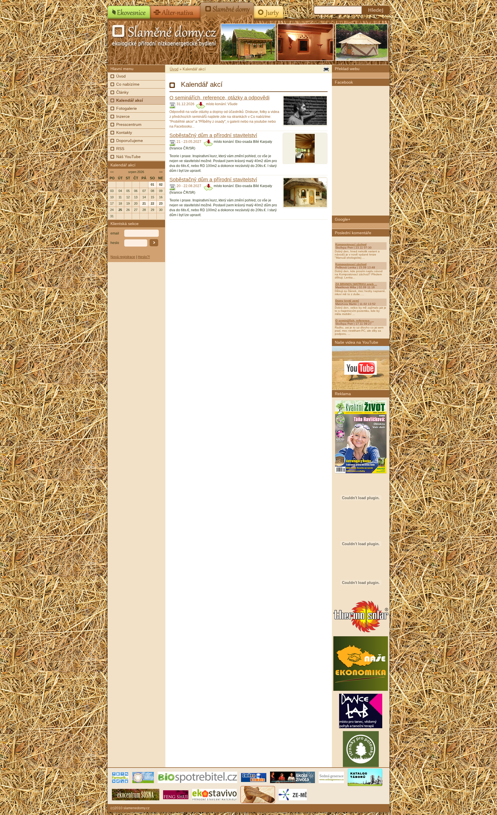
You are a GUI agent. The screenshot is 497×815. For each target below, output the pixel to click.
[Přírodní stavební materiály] (214, 794)
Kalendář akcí (129, 100)
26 (128, 210)
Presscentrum (129, 124)
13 (135, 197)
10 (112, 197)
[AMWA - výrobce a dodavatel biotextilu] (143, 777)
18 (120, 203)
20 (135, 203)
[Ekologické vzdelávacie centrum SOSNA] (135, 794)
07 (144, 191)
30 (161, 210)
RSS (120, 148)
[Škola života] (292, 777)
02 (161, 184)
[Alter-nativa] (175, 10)
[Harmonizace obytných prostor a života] (176, 794)
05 (128, 191)
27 (135, 210)
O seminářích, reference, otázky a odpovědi (219, 98)
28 (144, 210)
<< (112, 172)
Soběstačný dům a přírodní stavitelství (213, 135)
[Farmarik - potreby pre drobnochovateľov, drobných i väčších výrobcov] (120, 777)
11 (120, 197)
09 (161, 191)
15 (152, 197)
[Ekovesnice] (129, 10)
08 (152, 191)
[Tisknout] (325, 69)
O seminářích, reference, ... (354, 320)
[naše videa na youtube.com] (360, 368)
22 (152, 203)
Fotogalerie (126, 108)
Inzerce (123, 116)
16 (161, 197)
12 (128, 197)
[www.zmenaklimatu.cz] (254, 777)
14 (144, 197)
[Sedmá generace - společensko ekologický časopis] (331, 777)
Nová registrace (122, 257)
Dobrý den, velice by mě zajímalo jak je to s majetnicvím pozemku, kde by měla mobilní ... (360, 311)
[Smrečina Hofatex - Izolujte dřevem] (360, 596)
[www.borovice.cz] (365, 777)
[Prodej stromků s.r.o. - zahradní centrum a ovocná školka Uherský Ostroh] (361, 766)
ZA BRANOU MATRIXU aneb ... (356, 284)
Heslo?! (144, 257)
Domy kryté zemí (347, 300)
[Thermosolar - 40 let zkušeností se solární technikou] (360, 632)
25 (120, 210)
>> (161, 172)
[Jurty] (268, 10)
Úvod (121, 76)
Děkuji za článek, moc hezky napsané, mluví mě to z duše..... (360, 292)
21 (144, 203)
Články (122, 92)
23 (161, 203)
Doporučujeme (129, 140)
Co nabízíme (127, 84)
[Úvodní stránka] (153, 34)
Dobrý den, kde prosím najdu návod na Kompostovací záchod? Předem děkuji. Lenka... (359, 274)
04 (120, 191)
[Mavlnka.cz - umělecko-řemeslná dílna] (257, 794)
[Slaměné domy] (227, 10)
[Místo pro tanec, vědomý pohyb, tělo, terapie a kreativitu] (360, 727)
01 (152, 184)
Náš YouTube (128, 156)
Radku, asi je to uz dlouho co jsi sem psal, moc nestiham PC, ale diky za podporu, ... (359, 330)
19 (128, 203)
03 (112, 191)
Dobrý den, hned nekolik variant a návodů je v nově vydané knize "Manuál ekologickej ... (357, 254)
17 (112, 203)
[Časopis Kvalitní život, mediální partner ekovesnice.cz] (361, 472)
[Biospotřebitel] (197, 777)
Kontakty (124, 132)
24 (112, 210)
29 (152, 210)
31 (112, 216)
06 (135, 191)
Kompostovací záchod (350, 244)
